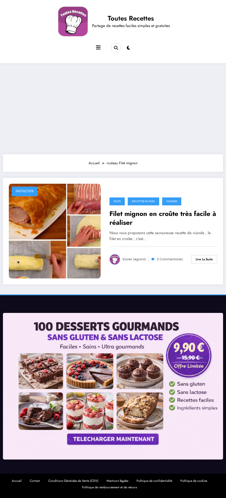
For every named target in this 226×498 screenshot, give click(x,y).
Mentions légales (117, 481)
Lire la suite (204, 259)
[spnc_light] (128, 48)
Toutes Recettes (131, 18)
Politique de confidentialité (154, 481)
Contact (35, 481)
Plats (117, 201)
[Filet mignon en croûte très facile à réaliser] (55, 231)
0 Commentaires (170, 259)
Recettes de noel (143, 201)
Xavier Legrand (134, 259)
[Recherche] (116, 47)
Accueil (16, 481)
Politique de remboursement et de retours (109, 487)
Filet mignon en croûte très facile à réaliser (162, 218)
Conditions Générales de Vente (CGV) (73, 481)
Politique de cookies (193, 481)
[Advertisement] (113, 107)
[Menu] (98, 47)
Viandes (171, 201)
